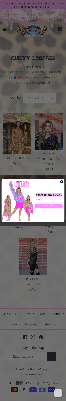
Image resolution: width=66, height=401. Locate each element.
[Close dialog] (61, 181)
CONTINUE (49, 206)
